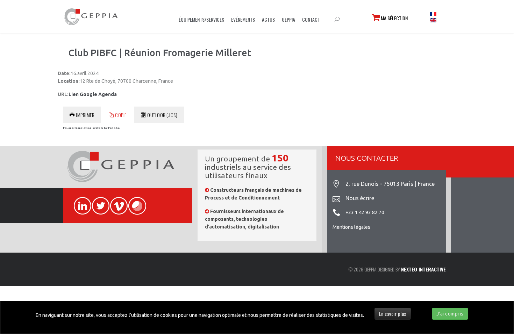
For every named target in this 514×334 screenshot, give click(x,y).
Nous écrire (359, 198)
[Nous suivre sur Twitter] (97, 202)
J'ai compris (450, 314)
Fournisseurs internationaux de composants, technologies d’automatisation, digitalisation (244, 219)
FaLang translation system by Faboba (91, 128)
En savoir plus (392, 313)
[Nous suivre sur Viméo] (115, 202)
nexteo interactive (423, 269)
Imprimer (85, 114)
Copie (121, 114)
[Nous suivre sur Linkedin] (79, 202)
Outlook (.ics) (162, 114)
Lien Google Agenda (93, 94)
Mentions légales (351, 227)
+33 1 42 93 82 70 (364, 212)
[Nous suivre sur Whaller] (134, 202)
